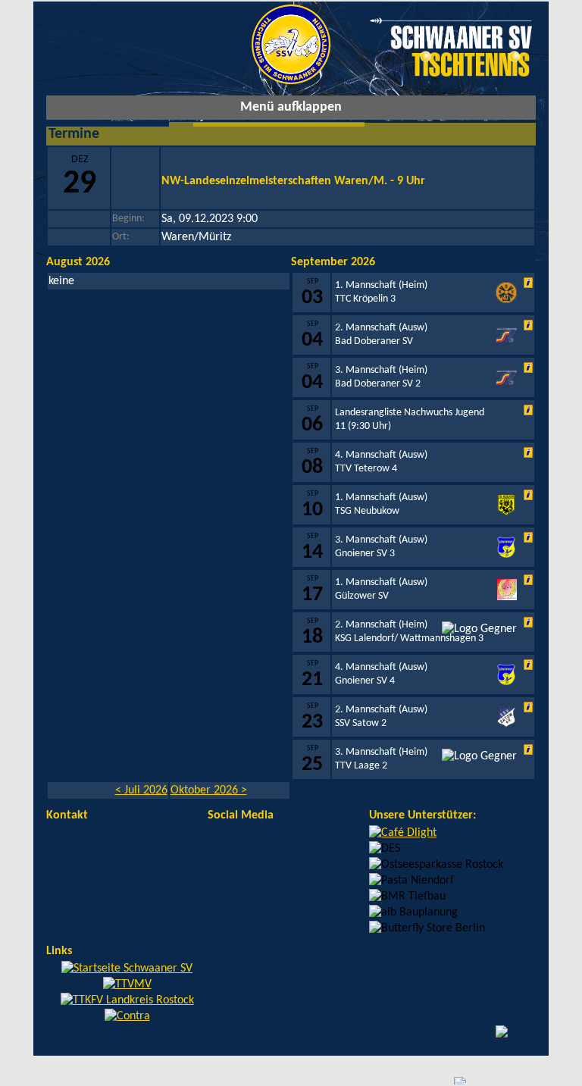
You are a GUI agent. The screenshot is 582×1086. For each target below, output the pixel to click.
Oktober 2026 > (209, 790)
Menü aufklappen (291, 107)
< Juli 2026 (141, 790)
